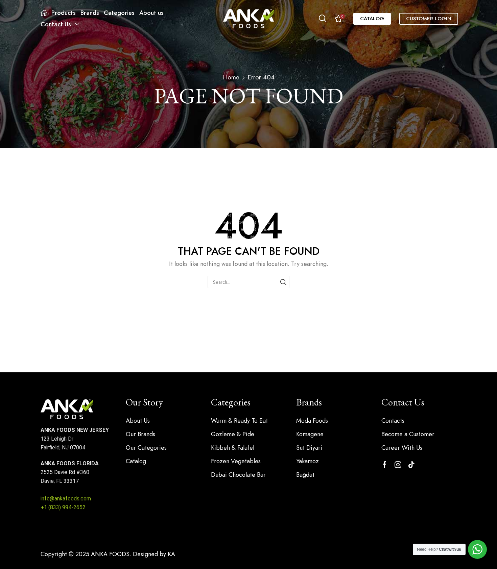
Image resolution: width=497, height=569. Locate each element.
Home (231, 77)
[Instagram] (398, 464)
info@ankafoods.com (66, 498)
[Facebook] (384, 464)
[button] (322, 18)
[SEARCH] (283, 282)
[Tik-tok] (411, 464)
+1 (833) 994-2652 (63, 507)
